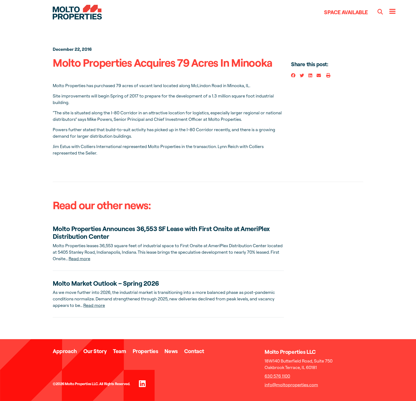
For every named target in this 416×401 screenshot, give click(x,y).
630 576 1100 (277, 376)
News (170, 351)
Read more (79, 258)
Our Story (94, 351)
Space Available (346, 12)
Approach (65, 351)
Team (119, 351)
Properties (145, 351)
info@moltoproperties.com (291, 385)
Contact (194, 351)
